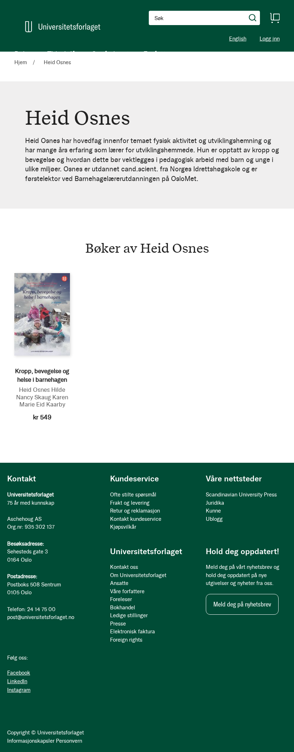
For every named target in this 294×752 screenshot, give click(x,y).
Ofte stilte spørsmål (133, 494)
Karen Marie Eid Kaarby (43, 401)
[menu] (93, 53)
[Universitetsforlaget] (62, 26)
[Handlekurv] (275, 18)
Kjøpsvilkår (123, 527)
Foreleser (121, 599)
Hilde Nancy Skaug (40, 393)
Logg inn (270, 39)
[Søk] (253, 18)
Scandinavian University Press (241, 494)
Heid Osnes (34, 389)
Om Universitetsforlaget (138, 575)
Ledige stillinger (129, 615)
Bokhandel (122, 607)
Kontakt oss (124, 567)
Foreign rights (126, 640)
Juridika (215, 503)
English (237, 38)
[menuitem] (23, 53)
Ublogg (214, 519)
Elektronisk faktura (132, 631)
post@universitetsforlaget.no (40, 617)
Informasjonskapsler (30, 741)
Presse (118, 623)
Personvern (69, 741)
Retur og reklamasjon (135, 511)
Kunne (213, 511)
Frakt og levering (130, 503)
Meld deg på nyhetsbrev (242, 604)
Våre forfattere (127, 591)
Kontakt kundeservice (135, 519)
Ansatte (119, 583)
